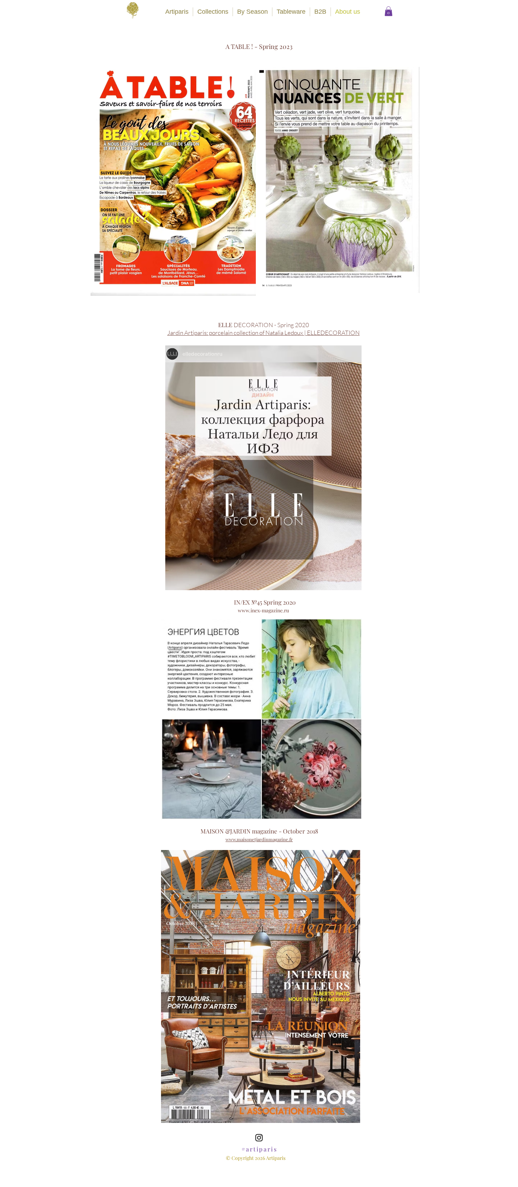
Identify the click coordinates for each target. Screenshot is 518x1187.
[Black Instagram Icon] (259, 1138)
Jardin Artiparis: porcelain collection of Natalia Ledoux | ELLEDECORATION (263, 332)
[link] (388, 11)
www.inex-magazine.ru (263, 610)
